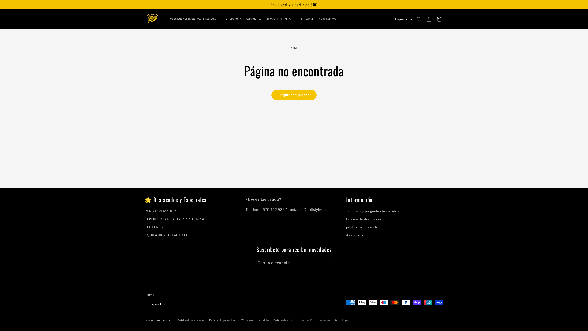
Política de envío (283, 320)
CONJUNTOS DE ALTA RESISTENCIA (174, 219)
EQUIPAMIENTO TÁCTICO (166, 235)
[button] (195, 19)
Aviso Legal (355, 235)
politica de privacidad (363, 227)
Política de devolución (363, 219)
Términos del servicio (255, 320)
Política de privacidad (222, 320)
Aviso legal (341, 320)
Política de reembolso (191, 320)
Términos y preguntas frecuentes (372, 211)
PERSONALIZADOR (160, 211)
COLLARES (154, 227)
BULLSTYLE (163, 320)
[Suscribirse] (330, 263)
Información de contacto (314, 320)
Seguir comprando (294, 95)
